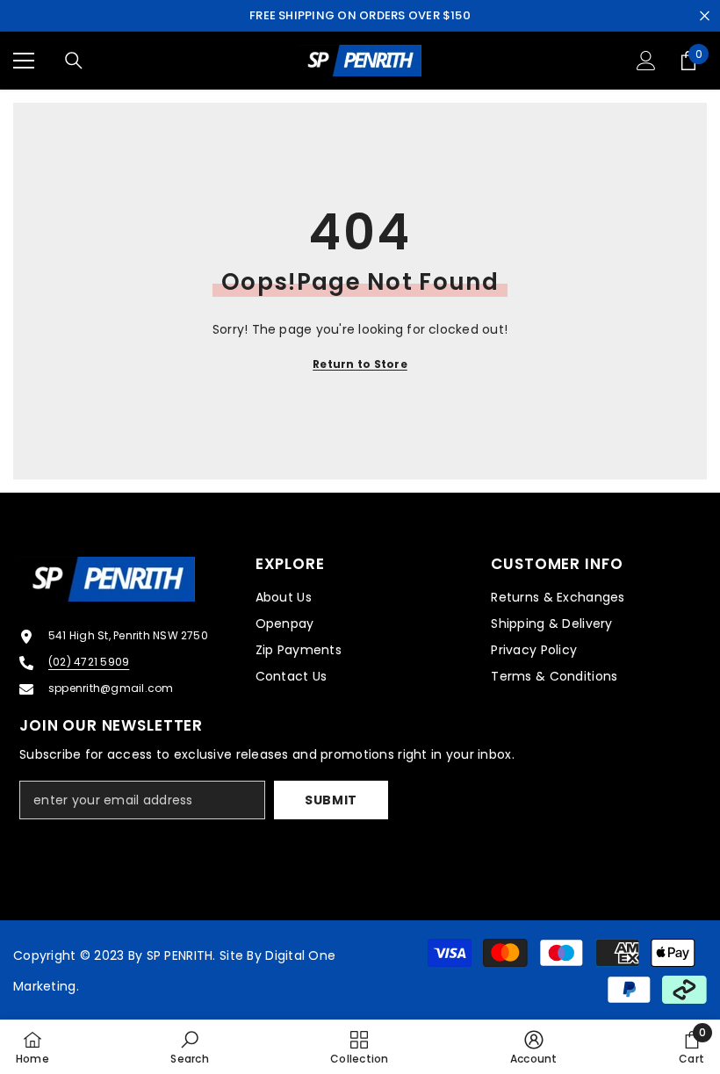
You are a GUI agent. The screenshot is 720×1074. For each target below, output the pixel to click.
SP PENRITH (180, 955)
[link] (189, 1046)
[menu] (23, 60)
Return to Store (360, 364)
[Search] (73, 60)
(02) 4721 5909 (88, 661)
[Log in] (646, 60)
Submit (331, 800)
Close (704, 16)
